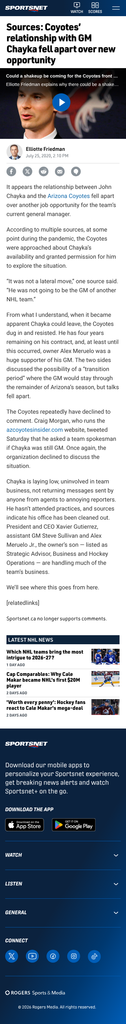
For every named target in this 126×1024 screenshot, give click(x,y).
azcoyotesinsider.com (34, 430)
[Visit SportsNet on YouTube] (32, 956)
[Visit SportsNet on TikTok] (94, 956)
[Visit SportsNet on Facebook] (53, 956)
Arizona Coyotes (68, 196)
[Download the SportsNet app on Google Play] (74, 825)
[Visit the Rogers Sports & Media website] (35, 992)
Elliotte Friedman (45, 148)
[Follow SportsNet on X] (11, 956)
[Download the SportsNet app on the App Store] (24, 825)
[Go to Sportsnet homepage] (26, 9)
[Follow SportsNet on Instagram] (73, 956)
